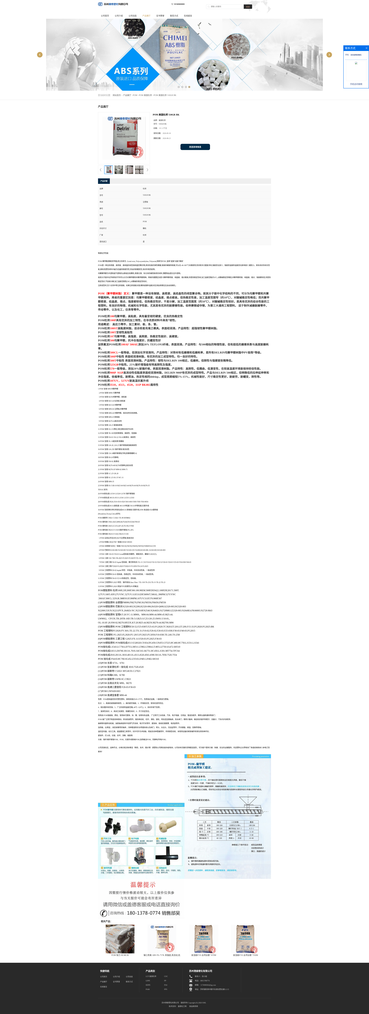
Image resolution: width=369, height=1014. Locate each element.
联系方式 (174, 16)
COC (166, 976)
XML (204, 1003)
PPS (165, 989)
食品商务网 (193, 1006)
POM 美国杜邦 (145, 95)
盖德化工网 (182, 1006)
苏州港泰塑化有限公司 (170, 1003)
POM (135, 95)
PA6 (165, 985)
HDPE (148, 985)
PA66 (148, 989)
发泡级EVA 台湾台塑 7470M (203, 955)
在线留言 (188, 16)
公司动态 (133, 16)
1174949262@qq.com (208, 985)
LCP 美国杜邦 (151, 976)
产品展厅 (146, 16)
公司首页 (105, 16)
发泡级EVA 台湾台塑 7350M (245, 955)
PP (165, 981)
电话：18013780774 (202, 981)
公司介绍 (119, 16)
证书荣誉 (160, 16)
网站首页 (117, 95)
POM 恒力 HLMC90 (120, 955)
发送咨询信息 (195, 147)
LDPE (148, 981)
